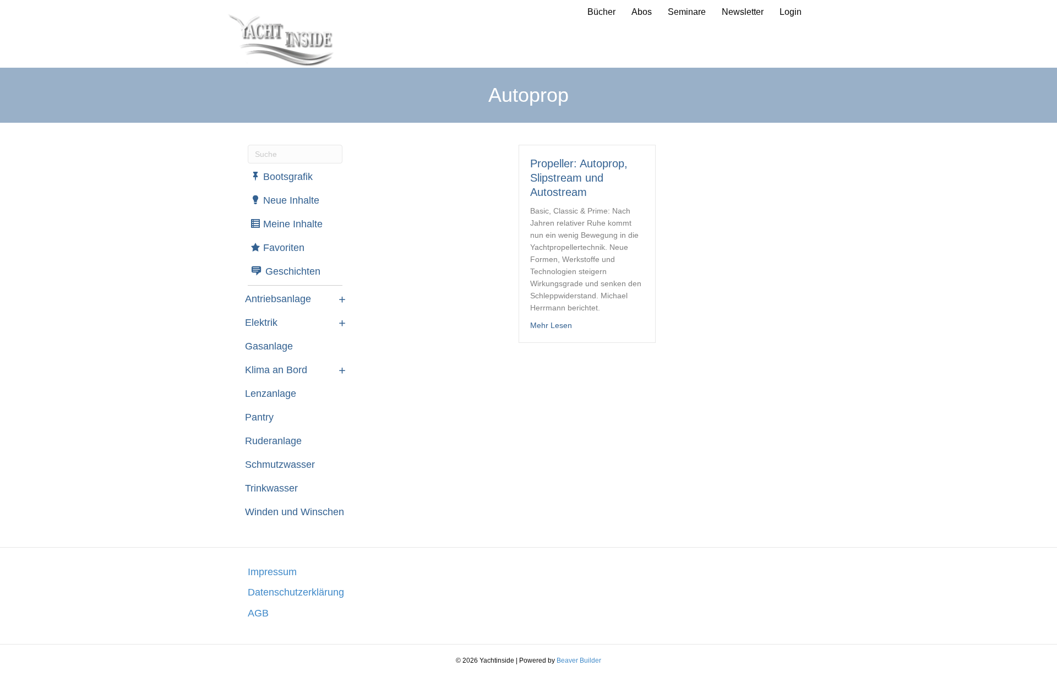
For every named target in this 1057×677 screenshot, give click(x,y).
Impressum (272, 571)
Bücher (601, 12)
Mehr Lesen (551, 325)
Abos (641, 12)
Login (791, 12)
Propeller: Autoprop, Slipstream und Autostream (579, 177)
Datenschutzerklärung (296, 592)
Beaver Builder (579, 660)
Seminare (687, 12)
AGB (258, 613)
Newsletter (743, 12)
